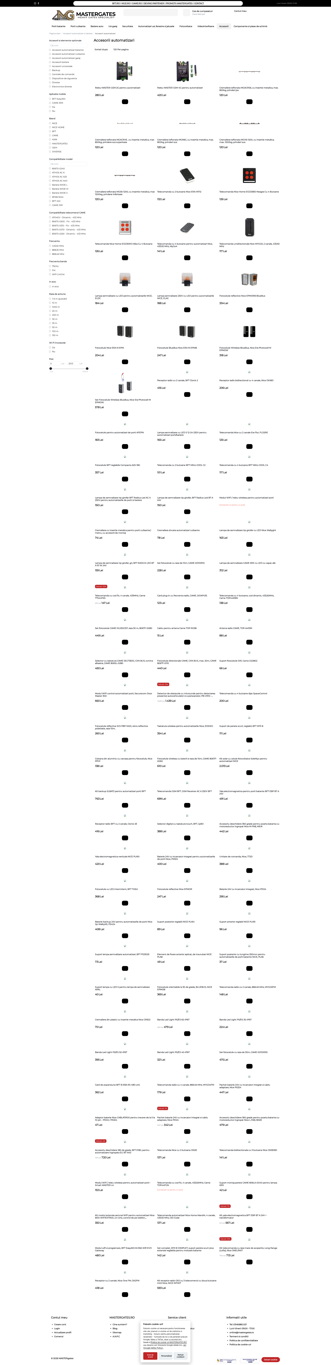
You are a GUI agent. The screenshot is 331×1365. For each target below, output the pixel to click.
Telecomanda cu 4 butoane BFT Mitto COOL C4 (243, 465)
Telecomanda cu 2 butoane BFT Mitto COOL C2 (181, 465)
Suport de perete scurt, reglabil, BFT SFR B (241, 726)
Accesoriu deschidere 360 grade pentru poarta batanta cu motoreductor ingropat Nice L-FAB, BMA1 (249, 1118)
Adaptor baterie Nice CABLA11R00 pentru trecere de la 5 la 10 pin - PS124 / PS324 (125, 1118)
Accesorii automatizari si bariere (77, 33)
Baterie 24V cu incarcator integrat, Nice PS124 (242, 889)
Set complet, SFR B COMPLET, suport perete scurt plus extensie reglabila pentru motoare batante (185, 1249)
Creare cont (60, 1324)
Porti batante (58, 26)
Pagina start (55, 33)
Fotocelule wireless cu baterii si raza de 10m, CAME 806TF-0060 (187, 759)
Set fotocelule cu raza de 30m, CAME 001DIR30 (243, 1052)
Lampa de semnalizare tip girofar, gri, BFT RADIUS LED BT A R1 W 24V (124, 564)
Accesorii (223, 26)
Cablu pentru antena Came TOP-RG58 (177, 628)
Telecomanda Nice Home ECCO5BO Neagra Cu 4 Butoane (249, 191)
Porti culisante (78, 26)
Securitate (127, 26)
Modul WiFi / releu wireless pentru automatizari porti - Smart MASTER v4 (123, 1183)
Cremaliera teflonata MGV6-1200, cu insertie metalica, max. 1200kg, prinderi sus (246, 141)
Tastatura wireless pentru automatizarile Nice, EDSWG (185, 726)
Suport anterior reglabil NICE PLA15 (237, 922)
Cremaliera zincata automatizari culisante (178, 530)
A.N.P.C (116, 1336)
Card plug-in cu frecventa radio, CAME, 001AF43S (182, 595)
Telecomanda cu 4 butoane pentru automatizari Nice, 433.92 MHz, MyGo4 (185, 245)
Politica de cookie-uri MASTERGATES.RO (169, 1342)
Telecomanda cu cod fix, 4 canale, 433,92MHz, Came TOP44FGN (183, 1183)
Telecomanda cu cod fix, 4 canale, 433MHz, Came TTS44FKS (120, 596)
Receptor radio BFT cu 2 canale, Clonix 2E (116, 824)
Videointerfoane (205, 26)
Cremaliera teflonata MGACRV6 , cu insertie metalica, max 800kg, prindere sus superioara (124, 141)
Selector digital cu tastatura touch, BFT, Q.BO (180, 824)
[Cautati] (174, 12)
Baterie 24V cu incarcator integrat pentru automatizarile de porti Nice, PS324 (186, 857)
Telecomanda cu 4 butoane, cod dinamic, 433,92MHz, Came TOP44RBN (246, 596)
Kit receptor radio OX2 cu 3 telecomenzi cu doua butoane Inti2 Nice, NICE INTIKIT (186, 1281)
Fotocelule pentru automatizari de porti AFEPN (119, 432)
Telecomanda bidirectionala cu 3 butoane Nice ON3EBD (248, 1150)
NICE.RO (126, 3)
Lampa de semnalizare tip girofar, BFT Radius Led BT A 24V (185, 498)
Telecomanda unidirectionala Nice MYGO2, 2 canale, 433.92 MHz (249, 245)
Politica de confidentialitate (244, 1340)
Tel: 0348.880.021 (238, 1324)
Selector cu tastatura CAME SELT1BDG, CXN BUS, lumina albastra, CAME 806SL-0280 (124, 662)
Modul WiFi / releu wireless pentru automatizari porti (246, 497)
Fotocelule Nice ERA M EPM (109, 348)
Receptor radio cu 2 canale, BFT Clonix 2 (177, 380)
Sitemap (117, 1332)
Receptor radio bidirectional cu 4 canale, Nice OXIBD (246, 380)
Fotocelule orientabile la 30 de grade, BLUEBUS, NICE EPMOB (184, 988)
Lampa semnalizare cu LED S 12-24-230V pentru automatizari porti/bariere (181, 433)
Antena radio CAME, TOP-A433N (235, 628)
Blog (115, 1328)
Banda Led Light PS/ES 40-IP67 (173, 1052)
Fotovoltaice (185, 26)
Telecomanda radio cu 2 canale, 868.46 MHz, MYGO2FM (247, 987)
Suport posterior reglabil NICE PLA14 (176, 922)
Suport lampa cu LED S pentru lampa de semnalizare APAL (122, 988)
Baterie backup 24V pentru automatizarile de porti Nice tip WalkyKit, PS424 (123, 923)
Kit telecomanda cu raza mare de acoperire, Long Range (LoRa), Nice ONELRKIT (248, 1249)
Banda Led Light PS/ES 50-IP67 (111, 1052)
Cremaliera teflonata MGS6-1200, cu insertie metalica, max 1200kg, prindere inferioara (125, 192)
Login (57, 1328)
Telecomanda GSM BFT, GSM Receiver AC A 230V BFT (184, 791)
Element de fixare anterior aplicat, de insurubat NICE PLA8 (184, 955)
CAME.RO (137, 3)
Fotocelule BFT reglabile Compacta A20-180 (117, 465)
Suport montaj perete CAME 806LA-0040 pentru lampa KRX (248, 1183)
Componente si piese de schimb (250, 26)
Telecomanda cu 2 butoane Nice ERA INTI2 (179, 191)
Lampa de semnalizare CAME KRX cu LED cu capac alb (247, 563)
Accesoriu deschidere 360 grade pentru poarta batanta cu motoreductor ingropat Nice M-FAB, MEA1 (249, 825)
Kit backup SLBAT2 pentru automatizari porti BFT (120, 791)
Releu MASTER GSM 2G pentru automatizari (117, 88)
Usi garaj (112, 26)
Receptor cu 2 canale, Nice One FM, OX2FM (117, 1280)
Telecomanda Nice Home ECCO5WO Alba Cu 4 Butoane (123, 244)
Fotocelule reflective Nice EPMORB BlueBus (242, 296)
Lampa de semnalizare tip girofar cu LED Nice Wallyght (247, 530)
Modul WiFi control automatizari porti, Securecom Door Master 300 (123, 694)
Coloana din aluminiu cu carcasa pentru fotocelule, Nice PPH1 (123, 759)
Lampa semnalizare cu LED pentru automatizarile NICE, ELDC (123, 297)
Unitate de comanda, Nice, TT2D (236, 856)
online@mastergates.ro (242, 1332)
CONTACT (199, 3)
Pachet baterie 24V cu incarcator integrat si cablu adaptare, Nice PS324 (244, 1086)
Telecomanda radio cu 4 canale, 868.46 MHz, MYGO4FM (185, 1085)
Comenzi (58, 1336)
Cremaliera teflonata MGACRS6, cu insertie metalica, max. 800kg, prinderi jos (248, 89)
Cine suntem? (120, 1324)
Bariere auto (97, 26)
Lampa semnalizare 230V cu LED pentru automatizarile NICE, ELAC (185, 297)
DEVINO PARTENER (154, 3)
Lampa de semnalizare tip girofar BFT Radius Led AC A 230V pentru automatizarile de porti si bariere (123, 498)
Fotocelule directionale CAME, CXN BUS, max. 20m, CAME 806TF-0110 (186, 662)
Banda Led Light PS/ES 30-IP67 (235, 1019)
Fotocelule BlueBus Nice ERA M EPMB (177, 348)
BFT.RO (116, 3)
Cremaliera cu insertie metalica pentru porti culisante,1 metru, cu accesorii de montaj (123, 531)
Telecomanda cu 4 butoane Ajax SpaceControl (243, 693)
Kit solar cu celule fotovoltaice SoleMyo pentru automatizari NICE (243, 759)
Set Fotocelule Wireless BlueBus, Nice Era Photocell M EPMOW (123, 401)
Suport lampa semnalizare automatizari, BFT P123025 (122, 954)
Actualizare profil (62, 1332)
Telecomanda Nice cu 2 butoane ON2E (177, 1150)
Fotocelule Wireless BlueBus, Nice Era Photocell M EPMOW (245, 349)
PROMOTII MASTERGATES (179, 3)
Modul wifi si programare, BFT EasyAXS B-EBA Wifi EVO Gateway (123, 1249)
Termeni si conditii (239, 1336)
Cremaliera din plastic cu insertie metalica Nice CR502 (122, 1019)
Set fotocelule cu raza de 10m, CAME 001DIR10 (181, 563)
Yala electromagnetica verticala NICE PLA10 (117, 856)
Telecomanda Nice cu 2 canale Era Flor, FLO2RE (243, 432)
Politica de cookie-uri (240, 1344)
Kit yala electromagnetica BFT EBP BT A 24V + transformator (242, 1216)
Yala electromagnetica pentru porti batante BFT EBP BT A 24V (249, 792)
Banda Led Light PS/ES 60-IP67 (173, 1019)
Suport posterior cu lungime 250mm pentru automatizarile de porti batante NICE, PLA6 (242, 955)
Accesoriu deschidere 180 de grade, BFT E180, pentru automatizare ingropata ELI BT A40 (122, 1151)
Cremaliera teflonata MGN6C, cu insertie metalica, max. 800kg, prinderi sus (185, 141)
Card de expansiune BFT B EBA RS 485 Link (117, 1085)
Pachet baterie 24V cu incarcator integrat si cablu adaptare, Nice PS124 (182, 1118)
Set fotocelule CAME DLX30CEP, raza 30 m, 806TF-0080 (123, 628)
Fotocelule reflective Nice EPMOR (174, 889)
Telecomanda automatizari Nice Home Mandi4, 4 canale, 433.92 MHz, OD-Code (186, 1216)
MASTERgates (66, 1358)
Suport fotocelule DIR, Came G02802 (238, 661)
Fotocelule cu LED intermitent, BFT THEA (116, 889)
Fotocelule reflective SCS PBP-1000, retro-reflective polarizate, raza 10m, (121, 727)
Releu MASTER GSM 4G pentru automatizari (180, 88)
